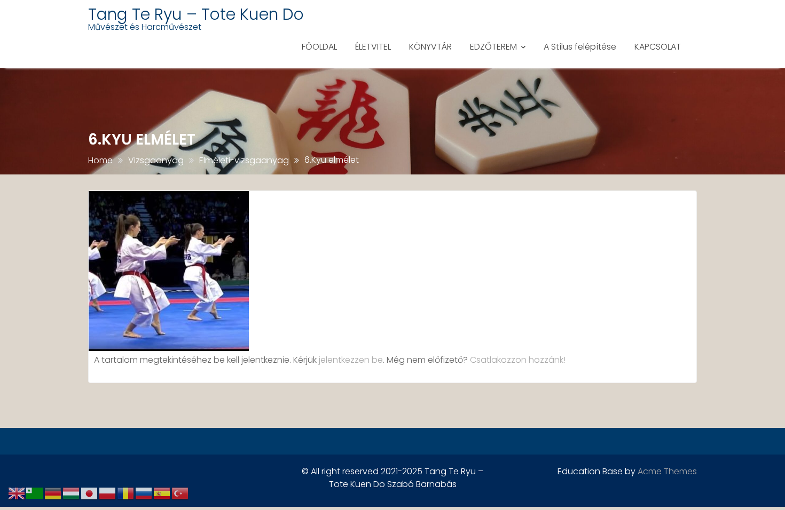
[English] (17, 493)
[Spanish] (162, 493)
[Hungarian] (71, 493)
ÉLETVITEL (373, 47)
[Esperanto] (35, 493)
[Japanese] (90, 493)
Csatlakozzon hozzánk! (518, 360)
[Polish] (108, 493)
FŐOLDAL (319, 47)
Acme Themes (667, 471)
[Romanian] (126, 493)
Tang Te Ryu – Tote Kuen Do (196, 14)
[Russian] (144, 493)
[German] (53, 493)
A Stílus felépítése (580, 47)
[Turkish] (180, 493)
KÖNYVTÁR (430, 47)
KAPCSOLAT (657, 47)
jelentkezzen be (351, 360)
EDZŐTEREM (493, 47)
